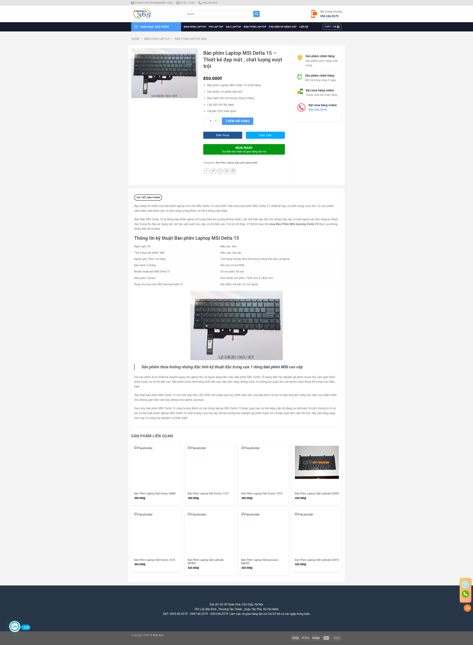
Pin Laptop (216, 26)
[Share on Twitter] (213, 171)
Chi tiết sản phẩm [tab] (148, 197)
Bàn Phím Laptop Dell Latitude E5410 (317, 560)
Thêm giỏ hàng (237, 121)
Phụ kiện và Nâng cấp (283, 26)
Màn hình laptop (195, 26)
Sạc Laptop (233, 26)
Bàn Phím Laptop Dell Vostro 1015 (261, 493)
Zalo (26, 627)
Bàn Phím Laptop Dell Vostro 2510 (154, 560)
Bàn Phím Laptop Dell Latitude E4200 (317, 493)
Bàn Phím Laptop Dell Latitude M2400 (206, 561)
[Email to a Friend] (220, 171)
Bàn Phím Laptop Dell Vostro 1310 (208, 493)
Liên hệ (303, 26)
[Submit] (256, 14)
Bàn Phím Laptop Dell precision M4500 (259, 561)
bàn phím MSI (275, 367)
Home (135, 39)
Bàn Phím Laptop (255, 26)
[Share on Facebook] (207, 171)
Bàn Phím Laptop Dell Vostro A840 (155, 493)
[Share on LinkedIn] (233, 171)
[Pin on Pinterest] (227, 171)
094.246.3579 (329, 16)
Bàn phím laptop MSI (191, 39)
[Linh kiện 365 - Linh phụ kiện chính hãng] (155, 14)
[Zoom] (136, 93)
